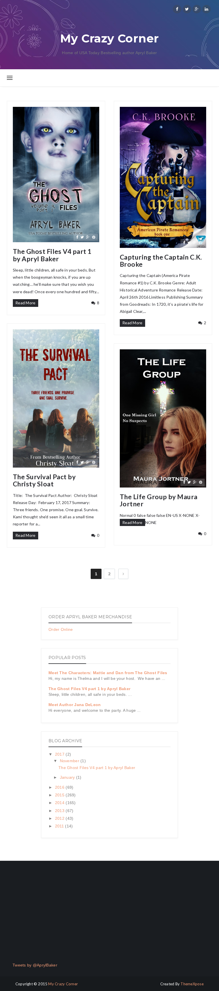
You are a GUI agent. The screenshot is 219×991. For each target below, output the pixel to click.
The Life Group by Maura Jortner (159, 500)
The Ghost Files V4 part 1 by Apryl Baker (52, 255)
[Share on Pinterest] (93, 237)
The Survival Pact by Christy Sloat (44, 480)
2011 (60, 826)
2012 (60, 818)
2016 (60, 787)
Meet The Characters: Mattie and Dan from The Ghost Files (107, 672)
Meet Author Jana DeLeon (74, 704)
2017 (60, 754)
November (70, 760)
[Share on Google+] (88, 237)
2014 (60, 802)
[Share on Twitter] (82, 237)
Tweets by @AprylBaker (35, 965)
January (68, 777)
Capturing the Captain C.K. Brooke (161, 261)
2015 (60, 795)
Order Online (60, 629)
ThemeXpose (192, 984)
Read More (25, 302)
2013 (60, 810)
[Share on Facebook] (77, 237)
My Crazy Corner (63, 984)
